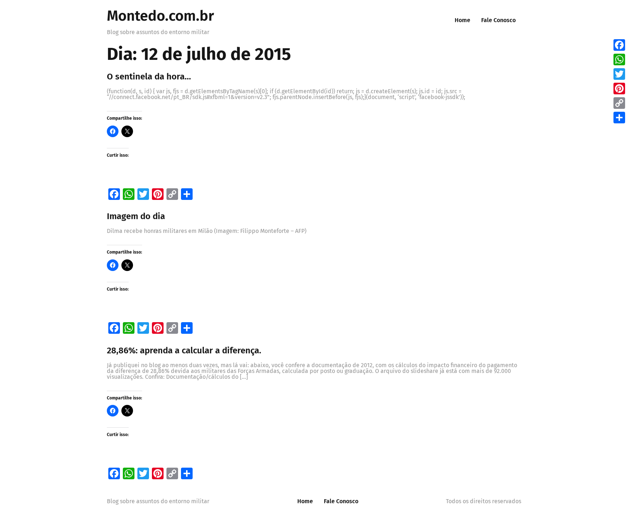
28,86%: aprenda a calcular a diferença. (184, 350)
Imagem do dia (136, 216)
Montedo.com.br (160, 16)
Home (462, 20)
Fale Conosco (498, 20)
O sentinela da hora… (149, 76)
